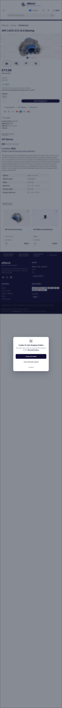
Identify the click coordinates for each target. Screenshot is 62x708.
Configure (31, 367)
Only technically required (31, 362)
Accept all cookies (31, 356)
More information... (33, 350)
